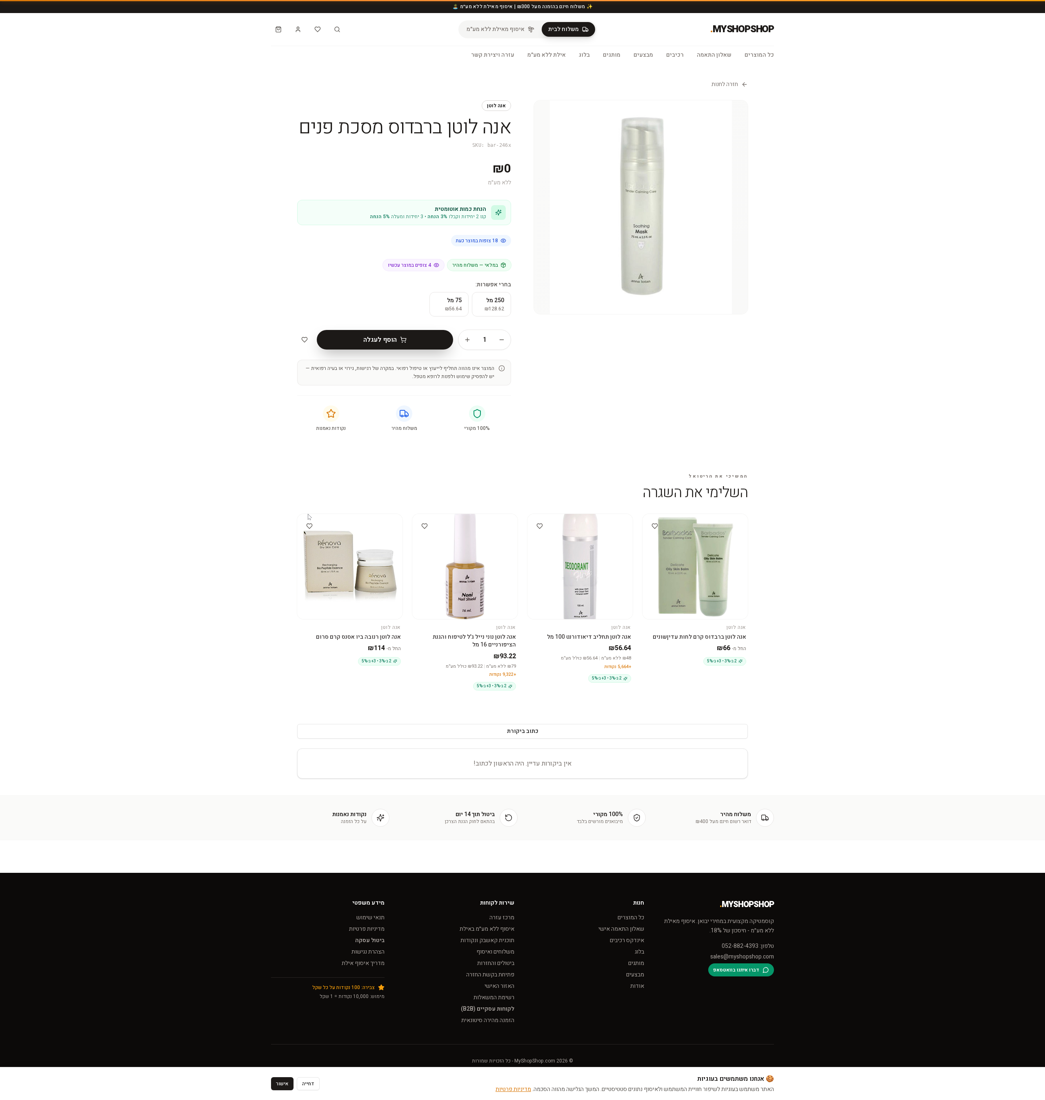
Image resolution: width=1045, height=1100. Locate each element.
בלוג (584, 55)
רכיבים (675, 55)
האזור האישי (499, 986)
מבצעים (643, 55)
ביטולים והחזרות (495, 963)
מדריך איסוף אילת (363, 963)
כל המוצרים (759, 55)
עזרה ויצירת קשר (492, 55)
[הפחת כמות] (502, 340)
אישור (282, 1083)
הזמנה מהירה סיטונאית (487, 1020)
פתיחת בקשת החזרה (490, 974)
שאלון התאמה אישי (621, 929)
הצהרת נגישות (368, 951)
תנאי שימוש (370, 917)
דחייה (308, 1083)
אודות (637, 986)
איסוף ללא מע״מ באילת (487, 929)
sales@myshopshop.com (742, 957)
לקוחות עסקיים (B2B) (487, 1009)
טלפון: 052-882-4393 (748, 946)
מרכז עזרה (501, 917)
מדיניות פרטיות (367, 929)
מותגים (611, 55)
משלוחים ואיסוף (495, 951)
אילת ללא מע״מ (546, 55)
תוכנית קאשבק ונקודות (487, 940)
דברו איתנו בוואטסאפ (736, 970)
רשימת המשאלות (494, 997)
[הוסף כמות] (467, 340)
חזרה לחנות (724, 84)
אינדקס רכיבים (627, 940)
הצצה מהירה (691, 521)
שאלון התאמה (714, 55)
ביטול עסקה (370, 940)
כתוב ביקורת (522, 731)
